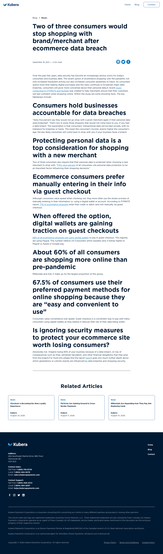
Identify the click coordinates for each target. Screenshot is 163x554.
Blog (137, 4)
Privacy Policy (110, 542)
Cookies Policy (148, 542)
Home (128, 4)
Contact (151, 4)
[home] (11, 4)
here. (88, 358)
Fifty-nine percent (66, 165)
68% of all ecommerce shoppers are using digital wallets (61, 238)
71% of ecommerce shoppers (54, 204)
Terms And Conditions (129, 542)
